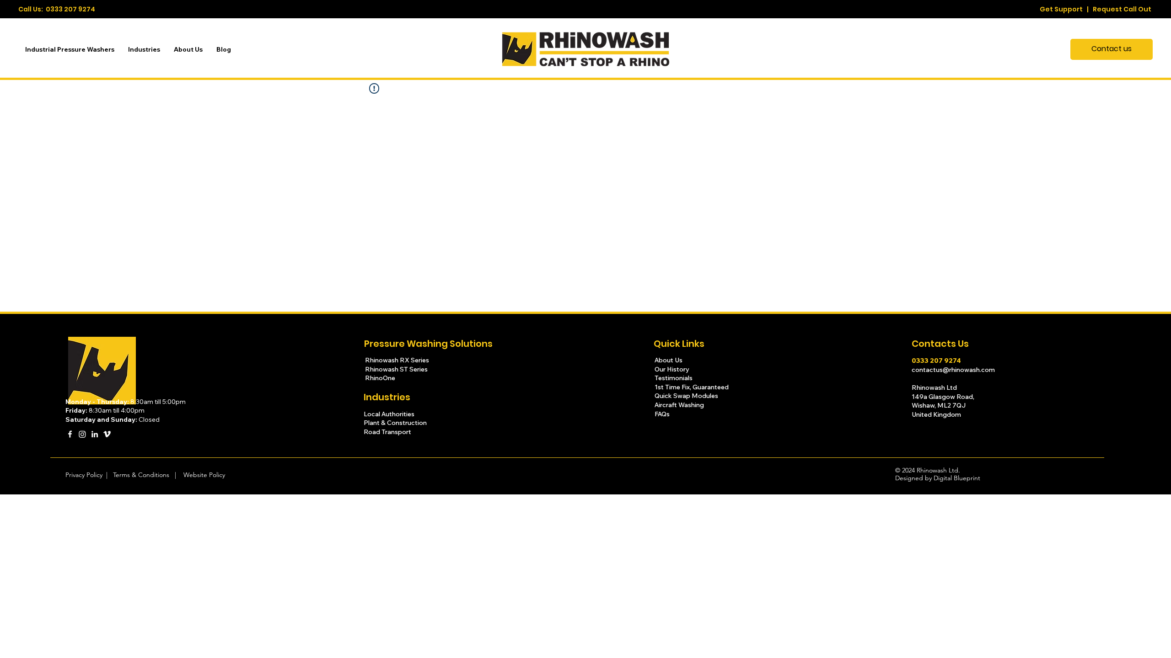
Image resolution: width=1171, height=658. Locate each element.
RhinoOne (380, 378)
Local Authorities (389, 414)
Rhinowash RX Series (397, 360)
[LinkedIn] (94, 434)
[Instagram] (82, 434)
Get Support (1061, 9)
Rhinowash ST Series (397, 369)
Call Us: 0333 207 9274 (56, 9)
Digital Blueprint (957, 478)
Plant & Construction (396, 423)
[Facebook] (70, 434)
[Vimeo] (107, 434)
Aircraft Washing (679, 405)
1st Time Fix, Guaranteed (692, 387)
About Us (668, 360)
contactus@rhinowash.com (953, 370)
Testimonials (674, 378)
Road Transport (387, 432)
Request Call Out (1122, 9)
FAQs (662, 414)
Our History (673, 369)
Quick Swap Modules (686, 396)
